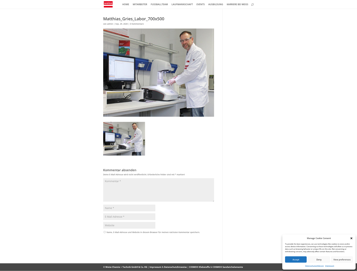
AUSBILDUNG (215, 4)
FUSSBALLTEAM (159, 4)
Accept (296, 259)
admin (110, 24)
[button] (351, 238)
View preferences (342, 259)
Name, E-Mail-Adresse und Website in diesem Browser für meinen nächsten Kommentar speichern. (153, 232)
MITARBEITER (140, 4)
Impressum (329, 266)
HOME (125, 4)
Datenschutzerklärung (314, 266)
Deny (319, 259)
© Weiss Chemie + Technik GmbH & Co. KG (125, 267)
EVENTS (200, 4)
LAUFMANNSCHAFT (182, 4)
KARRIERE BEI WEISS (237, 4)
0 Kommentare (137, 24)
